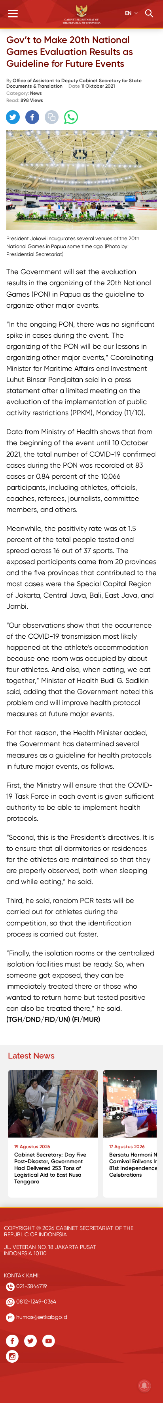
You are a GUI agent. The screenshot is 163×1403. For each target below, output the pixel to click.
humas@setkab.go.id (41, 1317)
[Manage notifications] (144, 1385)
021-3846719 (31, 1286)
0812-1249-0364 (35, 1301)
